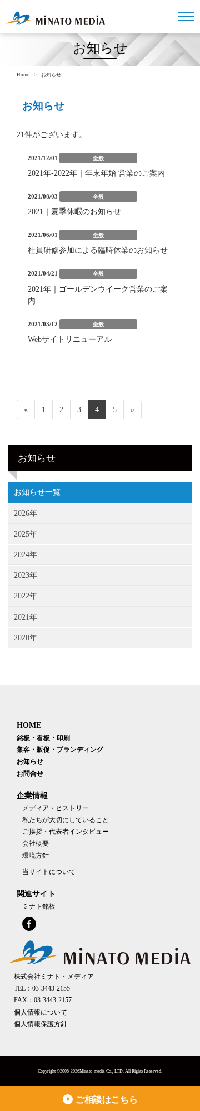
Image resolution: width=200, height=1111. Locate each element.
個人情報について (40, 1012)
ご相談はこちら (107, 1099)
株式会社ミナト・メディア (54, 976)
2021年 (25, 617)
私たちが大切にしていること (65, 820)
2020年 (25, 638)
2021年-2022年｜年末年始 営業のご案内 (96, 173)
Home (23, 75)
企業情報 (32, 795)
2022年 (25, 596)
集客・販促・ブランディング (60, 749)
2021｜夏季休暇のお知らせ (74, 211)
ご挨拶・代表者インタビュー (65, 831)
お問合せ (30, 773)
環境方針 (35, 855)
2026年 (25, 513)
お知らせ (30, 761)
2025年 (25, 534)
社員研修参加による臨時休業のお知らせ (98, 250)
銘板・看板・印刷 (43, 738)
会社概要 (35, 843)
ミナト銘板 (39, 906)
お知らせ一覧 (37, 492)
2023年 (25, 575)
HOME (29, 725)
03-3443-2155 (51, 988)
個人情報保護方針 (40, 1024)
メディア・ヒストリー (55, 808)
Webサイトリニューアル (70, 339)
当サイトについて (49, 872)
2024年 (25, 554)
